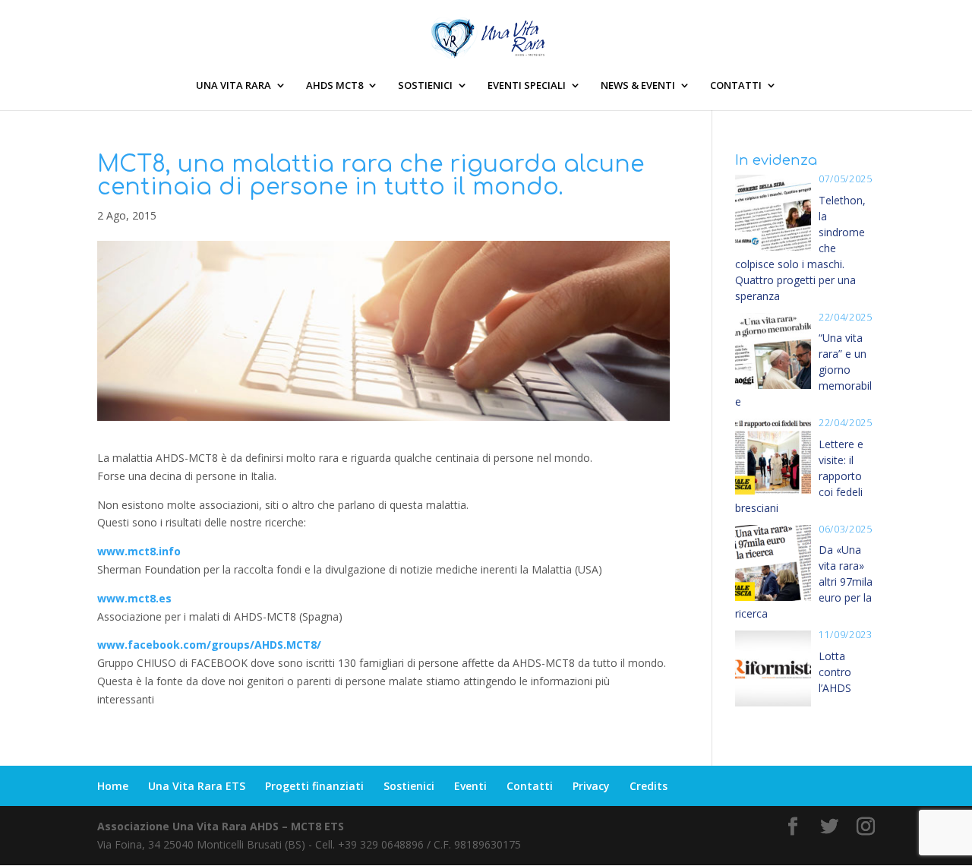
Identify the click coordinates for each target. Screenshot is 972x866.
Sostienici (408, 786)
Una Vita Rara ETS (196, 786)
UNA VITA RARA (233, 86)
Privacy (591, 786)
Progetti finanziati (314, 786)
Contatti (530, 786)
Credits (648, 786)
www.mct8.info (139, 551)
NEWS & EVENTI (638, 86)
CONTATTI (736, 86)
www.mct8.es (134, 598)
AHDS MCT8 (334, 86)
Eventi (470, 786)
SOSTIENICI (425, 86)
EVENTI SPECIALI (527, 86)
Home (112, 786)
